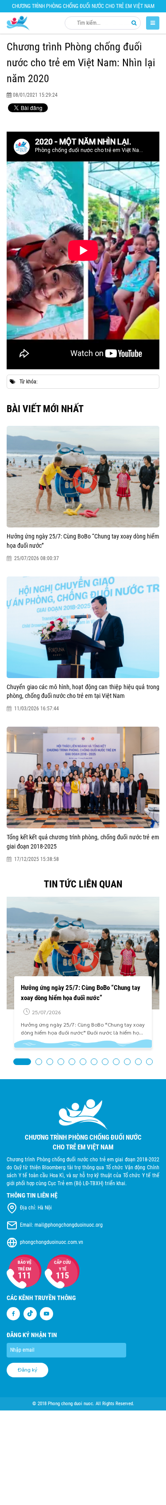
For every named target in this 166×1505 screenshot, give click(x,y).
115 (62, 1275)
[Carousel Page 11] (138, 1061)
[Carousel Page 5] (72, 1061)
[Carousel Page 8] (105, 1061)
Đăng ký (27, 1369)
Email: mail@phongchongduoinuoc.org (61, 1225)
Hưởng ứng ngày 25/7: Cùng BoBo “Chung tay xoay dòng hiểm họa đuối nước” (83, 541)
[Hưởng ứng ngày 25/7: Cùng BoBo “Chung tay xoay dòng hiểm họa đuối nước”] (83, 477)
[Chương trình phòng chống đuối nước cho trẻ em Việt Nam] (18, 23)
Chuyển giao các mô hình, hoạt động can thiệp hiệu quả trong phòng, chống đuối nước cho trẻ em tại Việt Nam (83, 691)
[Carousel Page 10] (127, 1061)
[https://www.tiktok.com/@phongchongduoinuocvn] (30, 1313)
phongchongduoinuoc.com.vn (51, 1243)
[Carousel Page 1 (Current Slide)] (22, 1061)
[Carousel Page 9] (116, 1061)
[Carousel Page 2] (38, 1061)
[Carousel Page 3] (49, 1061)
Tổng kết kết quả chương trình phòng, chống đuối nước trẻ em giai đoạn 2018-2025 (83, 841)
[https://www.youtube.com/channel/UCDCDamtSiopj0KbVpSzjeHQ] (46, 1313)
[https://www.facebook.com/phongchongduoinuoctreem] (13, 1313)
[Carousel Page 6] (83, 1061)
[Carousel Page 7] (94, 1061)
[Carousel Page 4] (61, 1061)
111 (24, 1275)
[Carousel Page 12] (149, 1061)
